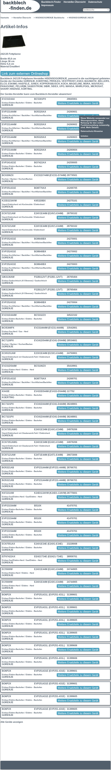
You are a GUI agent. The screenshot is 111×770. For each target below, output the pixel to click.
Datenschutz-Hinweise (92, 131)
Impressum (47, 5)
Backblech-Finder (51, 2)
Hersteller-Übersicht (75, 2)
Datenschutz (95, 2)
